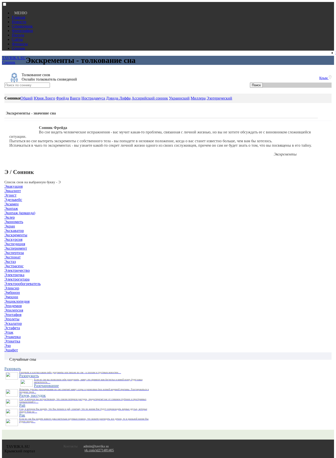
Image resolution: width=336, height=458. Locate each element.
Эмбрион (12, 292)
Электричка (14, 275)
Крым (324, 78)
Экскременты (15, 235)
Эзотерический (219, 98)
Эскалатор (13, 323)
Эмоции (11, 297)
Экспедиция (14, 244)
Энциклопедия (17, 301)
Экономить (13, 222)
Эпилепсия (13, 310)
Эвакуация (13, 186)
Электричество (17, 270)
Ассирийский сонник (150, 98)
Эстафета (12, 328)
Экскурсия (13, 239)
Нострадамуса (93, 98)
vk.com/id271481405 (99, 450)
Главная (18, 17)
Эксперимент (15, 248)
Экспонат (12, 257)
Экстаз (10, 261)
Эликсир (11, 288)
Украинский (179, 98)
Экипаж (11, 208)
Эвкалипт (12, 191)
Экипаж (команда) (19, 213)
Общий (26, 98)
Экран (9, 226)
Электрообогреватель (22, 284)
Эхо (7, 346)
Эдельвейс (13, 200)
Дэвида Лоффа (118, 98)
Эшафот (11, 350)
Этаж (8, 332)
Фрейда (62, 98)
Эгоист (10, 195)
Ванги (75, 98)
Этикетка (12, 341)
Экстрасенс (14, 266)
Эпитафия (12, 315)
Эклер (9, 217)
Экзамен (11, 204)
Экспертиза (14, 253)
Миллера (198, 98)
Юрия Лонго (44, 98)
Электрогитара (17, 279)
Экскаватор (14, 231)
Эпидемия (13, 306)
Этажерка (12, 337)
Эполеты (11, 319)
